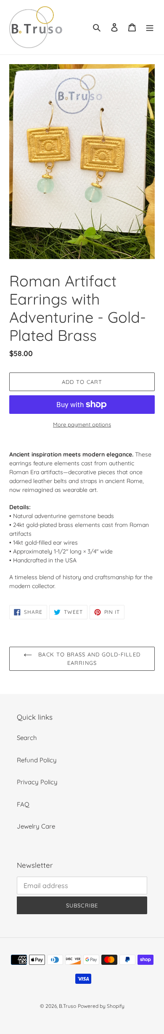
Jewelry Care (36, 826)
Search (27, 738)
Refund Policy (37, 760)
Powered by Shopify (101, 1006)
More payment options (82, 424)
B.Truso (67, 1006)
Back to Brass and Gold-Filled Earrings (88, 658)
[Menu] (150, 27)
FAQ (23, 804)
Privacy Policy (37, 782)
